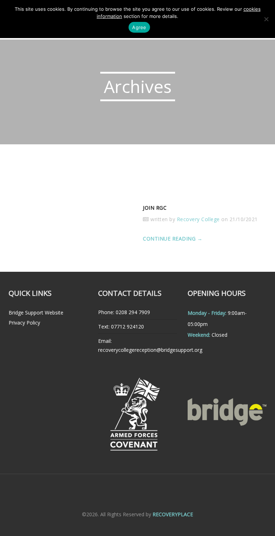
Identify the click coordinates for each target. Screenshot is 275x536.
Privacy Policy (24, 322)
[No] (266, 19)
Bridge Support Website (36, 312)
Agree (139, 27)
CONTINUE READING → (172, 238)
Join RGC (155, 207)
